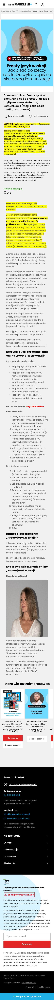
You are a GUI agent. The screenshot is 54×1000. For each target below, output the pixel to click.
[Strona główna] (20, 4)
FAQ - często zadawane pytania (23, 784)
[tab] (27, 192)
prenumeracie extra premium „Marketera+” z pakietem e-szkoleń (24, 136)
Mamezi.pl (45, 987)
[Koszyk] (49, 4)
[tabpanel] (27, 438)
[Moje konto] (42, 4)
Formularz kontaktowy (18, 818)
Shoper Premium (29, 982)
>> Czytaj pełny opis (13, 189)
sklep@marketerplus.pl (18, 814)
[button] (4, 4)
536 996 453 (13, 795)
